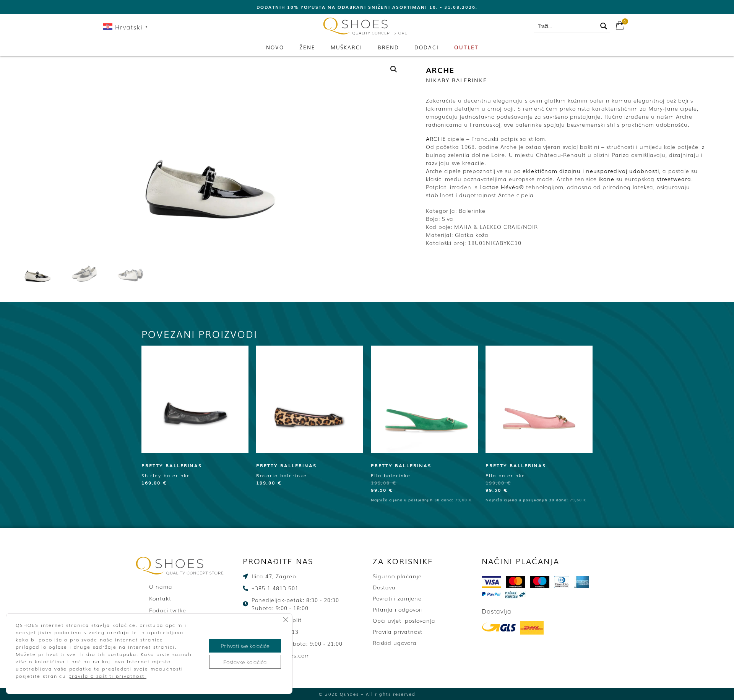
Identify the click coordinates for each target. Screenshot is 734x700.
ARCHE (440, 69)
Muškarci (346, 47)
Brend (388, 47)
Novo (275, 47)
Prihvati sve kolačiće (245, 645)
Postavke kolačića (245, 662)
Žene (307, 47)
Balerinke (472, 210)
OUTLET (466, 47)
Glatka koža (472, 234)
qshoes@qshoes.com (497, 26)
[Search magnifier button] (603, 26)
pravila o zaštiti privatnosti (107, 675)
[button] (394, 69)
